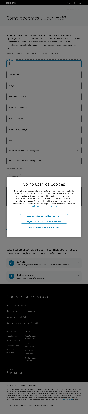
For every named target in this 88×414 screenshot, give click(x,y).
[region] (44, 207)
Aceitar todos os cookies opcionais (44, 216)
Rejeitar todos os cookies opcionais (44, 221)
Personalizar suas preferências (44, 227)
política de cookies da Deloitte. (45, 206)
